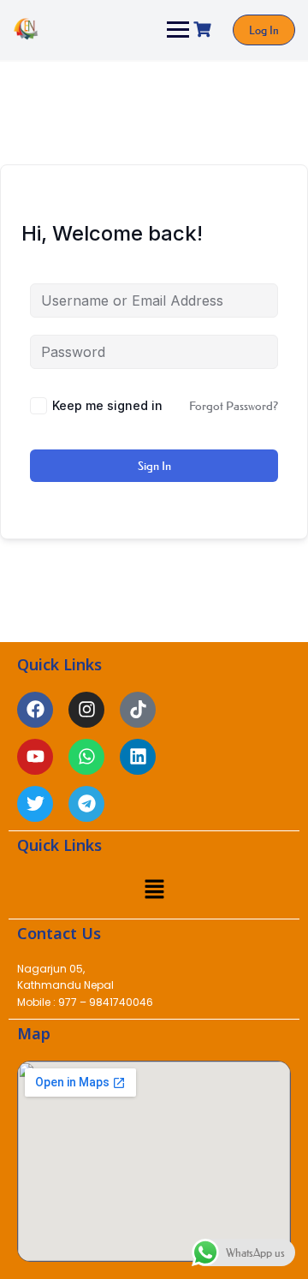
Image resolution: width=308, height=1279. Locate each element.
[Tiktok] (138, 710)
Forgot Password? (233, 405)
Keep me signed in (107, 405)
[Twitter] (35, 804)
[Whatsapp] (86, 757)
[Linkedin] (138, 757)
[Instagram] (86, 710)
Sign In (154, 465)
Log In (264, 29)
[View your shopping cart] (204, 29)
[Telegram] (86, 804)
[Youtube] (35, 757)
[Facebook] (35, 710)
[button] (154, 891)
